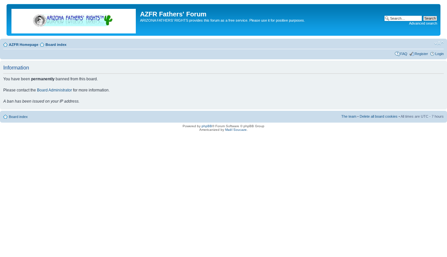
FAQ (403, 54)
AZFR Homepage (23, 45)
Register (421, 54)
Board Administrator (54, 90)
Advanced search (423, 23)
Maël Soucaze (236, 129)
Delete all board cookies (379, 116)
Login (439, 54)
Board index (55, 45)
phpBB (207, 126)
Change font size (439, 43)
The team (348, 116)
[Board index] (74, 20)
